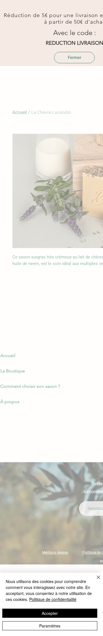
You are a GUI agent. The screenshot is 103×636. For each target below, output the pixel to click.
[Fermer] (95, 581)
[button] (74, 57)
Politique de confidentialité (52, 599)
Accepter (50, 613)
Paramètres (49, 626)
